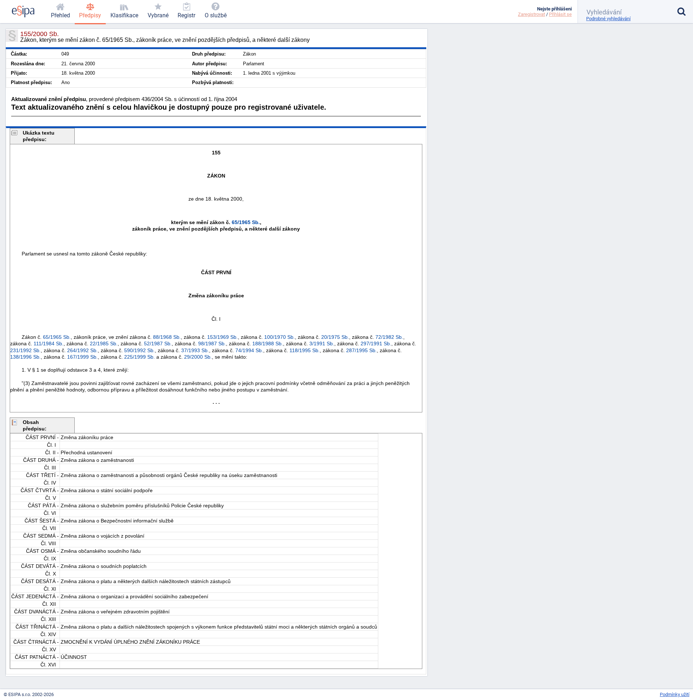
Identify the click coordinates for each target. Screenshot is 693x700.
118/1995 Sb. (304, 350)
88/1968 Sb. (167, 337)
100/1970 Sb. (279, 337)
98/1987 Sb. (212, 343)
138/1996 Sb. (25, 357)
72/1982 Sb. (389, 337)
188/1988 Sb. (267, 343)
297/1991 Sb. (376, 343)
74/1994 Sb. (249, 350)
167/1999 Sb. (82, 357)
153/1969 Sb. (222, 337)
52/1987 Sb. (158, 343)
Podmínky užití (674, 694)
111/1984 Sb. (49, 343)
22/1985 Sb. (104, 343)
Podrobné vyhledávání (608, 18)
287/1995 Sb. (361, 350)
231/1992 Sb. (25, 350)
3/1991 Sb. (321, 343)
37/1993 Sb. (195, 350)
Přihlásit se (560, 14)
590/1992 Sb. (139, 350)
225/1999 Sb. (139, 357)
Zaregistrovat (531, 14)
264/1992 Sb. (82, 350)
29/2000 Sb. (198, 357)
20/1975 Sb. (335, 337)
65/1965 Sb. (246, 222)
